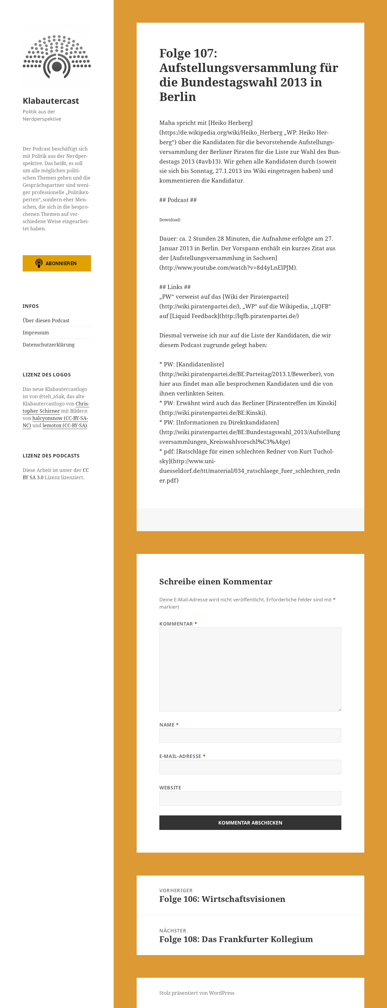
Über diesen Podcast (46, 320)
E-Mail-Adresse (182, 756)
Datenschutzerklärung (49, 344)
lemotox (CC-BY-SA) (65, 425)
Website (170, 787)
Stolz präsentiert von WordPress (196, 993)
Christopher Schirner (56, 407)
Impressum (36, 332)
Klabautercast (51, 100)
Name (169, 724)
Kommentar (178, 623)
